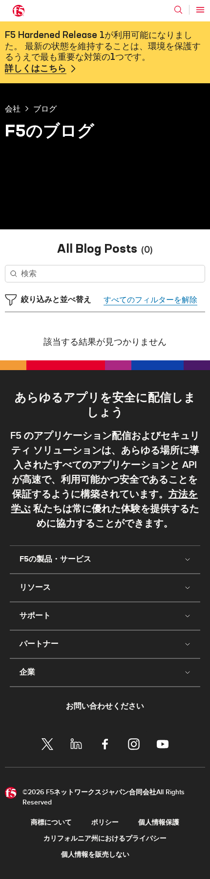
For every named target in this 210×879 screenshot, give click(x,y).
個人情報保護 (158, 822)
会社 (13, 108)
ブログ (45, 108)
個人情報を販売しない (95, 854)
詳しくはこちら (35, 68)
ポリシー (105, 822)
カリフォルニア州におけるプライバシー (105, 838)
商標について (51, 822)
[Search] (178, 10)
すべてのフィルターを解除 (150, 300)
